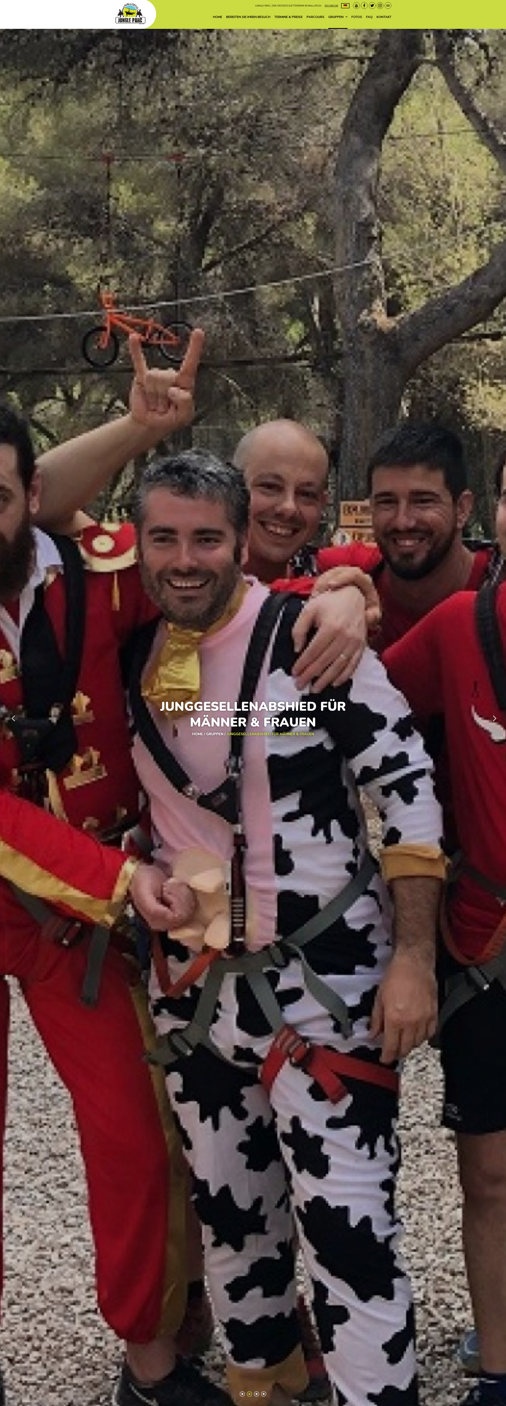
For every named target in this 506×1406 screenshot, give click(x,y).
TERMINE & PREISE (288, 17)
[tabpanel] (253, 717)
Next (494, 717)
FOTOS (356, 17)
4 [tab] (263, 1394)
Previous (12, 717)
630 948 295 (331, 5)
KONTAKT (384, 17)
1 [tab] (242, 1394)
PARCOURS (315, 17)
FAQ (369, 17)
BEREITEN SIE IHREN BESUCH (248, 17)
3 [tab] (256, 1394)
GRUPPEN (336, 17)
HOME (217, 17)
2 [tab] (249, 1394)
